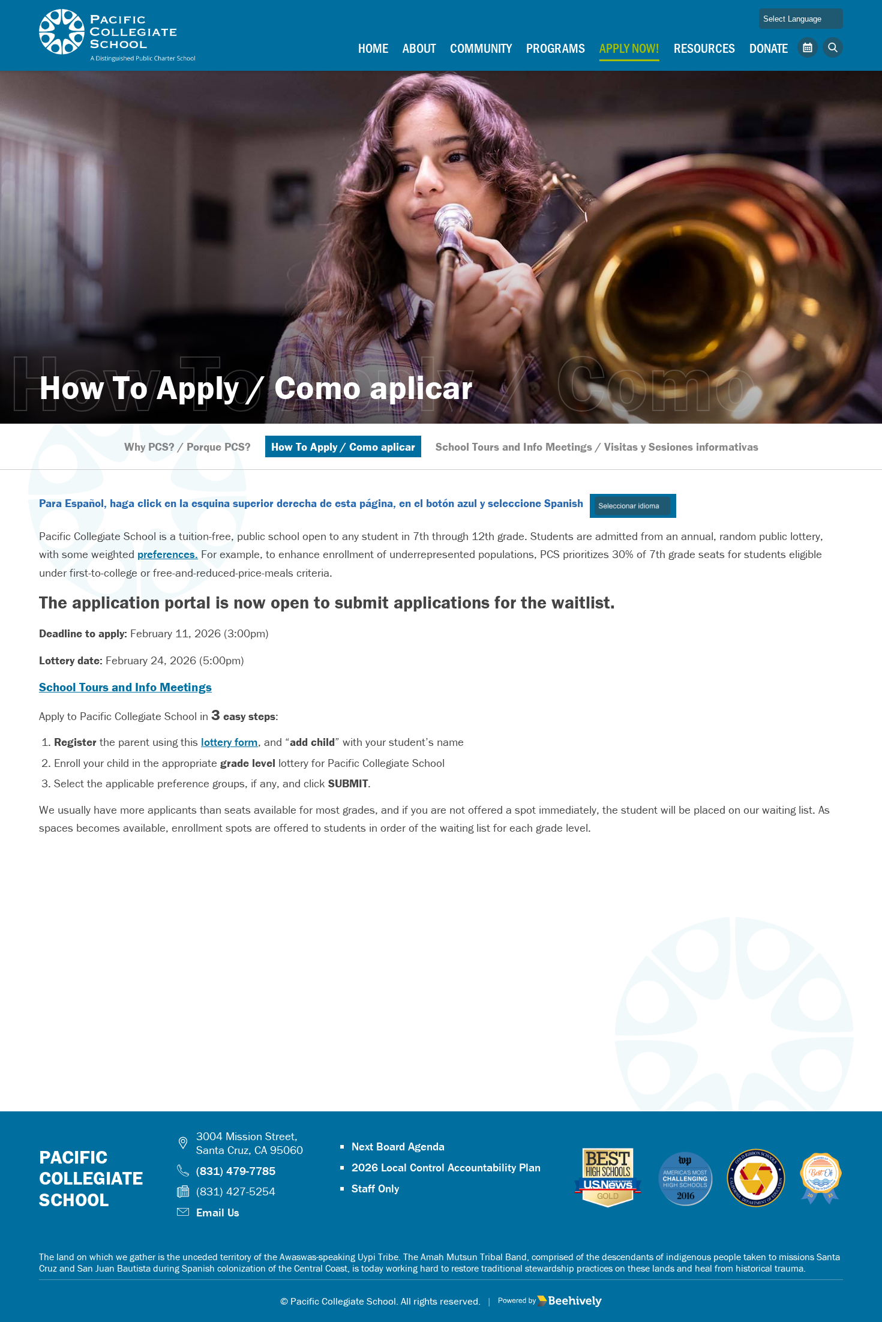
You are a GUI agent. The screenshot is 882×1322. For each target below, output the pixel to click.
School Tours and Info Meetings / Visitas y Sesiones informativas (597, 446)
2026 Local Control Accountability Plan (446, 1167)
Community (481, 47)
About (419, 47)
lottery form (229, 742)
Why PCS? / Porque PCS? (187, 446)
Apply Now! (629, 47)
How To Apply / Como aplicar (343, 446)
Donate (768, 47)
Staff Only (375, 1188)
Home (373, 47)
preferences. (167, 554)
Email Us (217, 1212)
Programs (555, 47)
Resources (704, 47)
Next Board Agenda (398, 1146)
